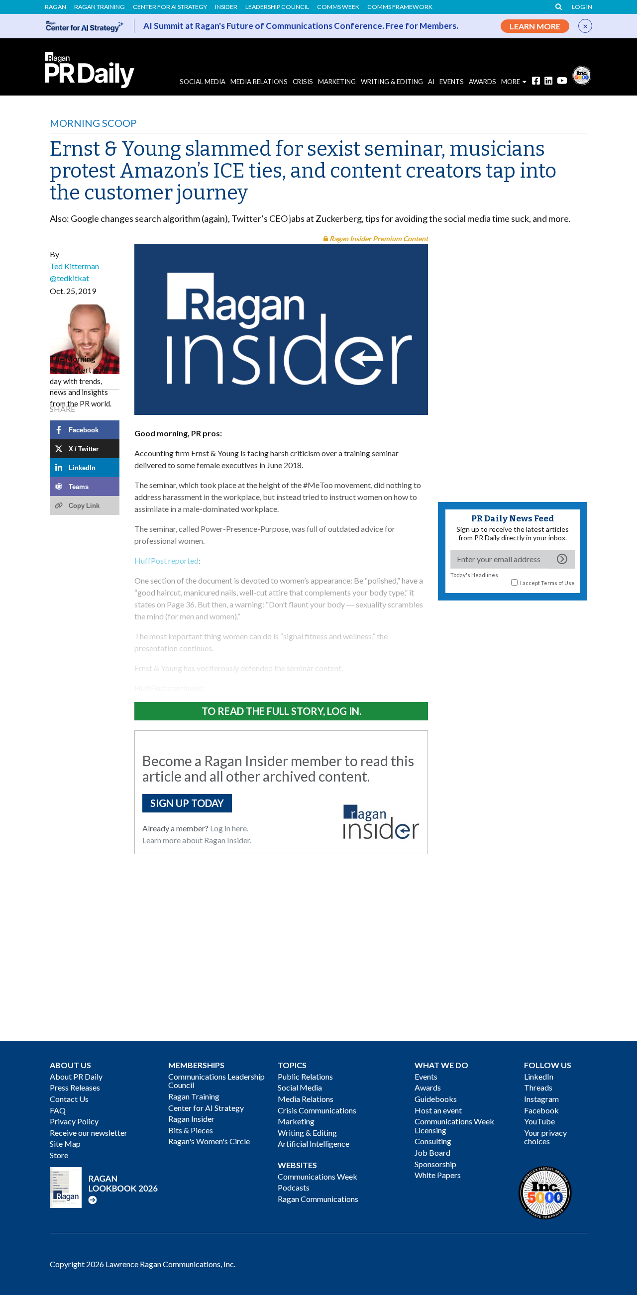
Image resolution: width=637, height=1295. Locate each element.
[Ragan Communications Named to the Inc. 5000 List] (581, 74)
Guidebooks (436, 1098)
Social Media (202, 82)
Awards (428, 1087)
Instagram (541, 1098)
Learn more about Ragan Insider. (196, 840)
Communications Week (317, 1176)
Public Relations (305, 1076)
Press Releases (75, 1087)
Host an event (438, 1110)
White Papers (438, 1175)
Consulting (433, 1141)
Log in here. (229, 828)
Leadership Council (277, 7)
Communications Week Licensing (454, 1125)
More (510, 82)
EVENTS (451, 82)
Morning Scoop (93, 123)
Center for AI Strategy (170, 7)
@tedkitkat (69, 278)
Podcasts (294, 1187)
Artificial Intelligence (313, 1143)
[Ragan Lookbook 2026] (104, 1186)
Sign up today (187, 803)
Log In (582, 7)
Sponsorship (435, 1164)
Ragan (55, 7)
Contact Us (69, 1098)
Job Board (432, 1152)
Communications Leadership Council (216, 1081)
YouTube (539, 1121)
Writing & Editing (392, 82)
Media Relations (259, 82)
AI (431, 82)
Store (59, 1155)
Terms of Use (558, 583)
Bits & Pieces (190, 1130)
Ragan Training (99, 7)
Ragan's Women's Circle (209, 1141)
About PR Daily (76, 1076)
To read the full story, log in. (281, 711)
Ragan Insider (191, 1118)
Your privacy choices (545, 1137)
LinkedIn (538, 1076)
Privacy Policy (74, 1121)
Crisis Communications (317, 1110)
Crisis (303, 82)
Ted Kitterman (74, 266)
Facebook (541, 1110)
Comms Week (338, 7)
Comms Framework (399, 7)
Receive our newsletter (88, 1132)
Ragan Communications (318, 1198)
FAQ (58, 1110)
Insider (226, 7)
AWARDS (482, 82)
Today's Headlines (474, 575)
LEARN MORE (535, 26)
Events (426, 1076)
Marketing (337, 82)
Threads (538, 1087)
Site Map (65, 1143)
